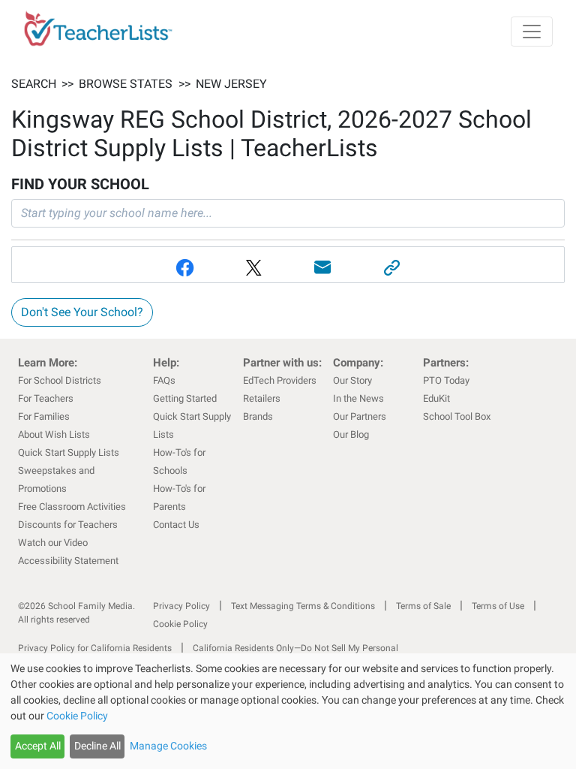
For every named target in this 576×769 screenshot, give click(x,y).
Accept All (38, 746)
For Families (44, 416)
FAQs (164, 380)
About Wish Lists (54, 434)
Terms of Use (498, 606)
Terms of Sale (423, 606)
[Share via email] (322, 267)
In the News (358, 398)
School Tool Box (456, 416)
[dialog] (288, 711)
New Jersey (231, 84)
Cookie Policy (180, 624)
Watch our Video (53, 542)
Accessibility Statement (68, 560)
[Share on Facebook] (184, 267)
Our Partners (359, 416)
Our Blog (351, 434)
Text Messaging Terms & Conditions (303, 606)
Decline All (97, 746)
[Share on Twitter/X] (253, 267)
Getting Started (185, 398)
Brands (258, 416)
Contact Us (176, 524)
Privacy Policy (181, 606)
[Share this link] (391, 267)
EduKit (436, 398)
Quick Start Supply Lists (68, 452)
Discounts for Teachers (68, 524)
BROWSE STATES (125, 84)
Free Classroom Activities (72, 506)
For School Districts (59, 380)
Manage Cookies (168, 746)
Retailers (261, 398)
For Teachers (46, 398)
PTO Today (446, 380)
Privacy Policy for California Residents (95, 648)
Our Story (352, 380)
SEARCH (33, 84)
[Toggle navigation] (532, 32)
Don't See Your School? (82, 312)
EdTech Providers (279, 380)
